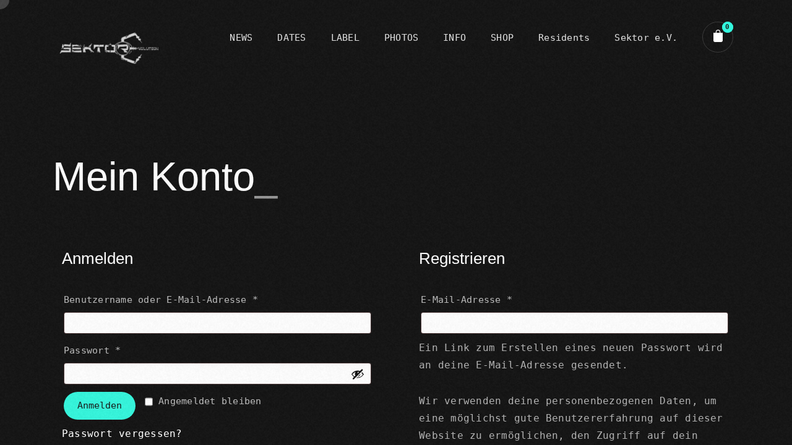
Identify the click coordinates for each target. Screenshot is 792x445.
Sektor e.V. (646, 37)
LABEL (345, 37)
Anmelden (99, 405)
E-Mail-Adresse (500, 299)
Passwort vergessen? (122, 433)
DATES (291, 37)
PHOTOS (401, 37)
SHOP (502, 37)
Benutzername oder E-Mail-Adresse (195, 299)
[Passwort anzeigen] (357, 374)
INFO (454, 37)
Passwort (126, 350)
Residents (564, 37)
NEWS (241, 37)
